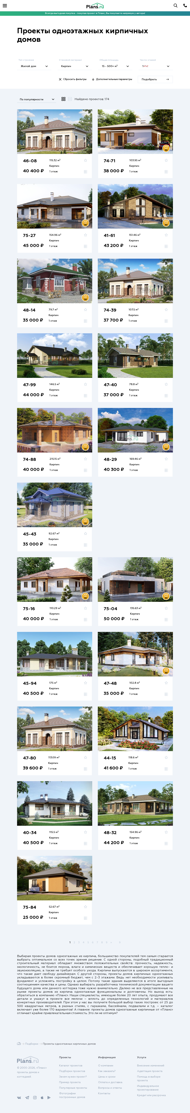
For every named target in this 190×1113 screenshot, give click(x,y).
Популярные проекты (73, 1088)
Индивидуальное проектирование (148, 1088)
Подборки (31, 1044)
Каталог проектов (70, 1065)
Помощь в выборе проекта (148, 1078)
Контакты (104, 1093)
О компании (105, 1065)
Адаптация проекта (149, 1071)
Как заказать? (107, 1071)
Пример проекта (70, 1082)
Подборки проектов (72, 1071)
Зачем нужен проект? (73, 1076)
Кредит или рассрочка (151, 1095)
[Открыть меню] (5, 5)
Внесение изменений (150, 1065)
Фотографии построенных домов (72, 1095)
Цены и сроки (106, 1076)
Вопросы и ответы (110, 1088)
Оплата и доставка (110, 1082)
